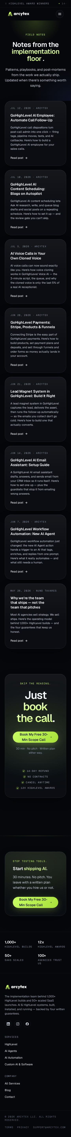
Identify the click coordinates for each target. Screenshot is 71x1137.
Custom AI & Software (19, 1064)
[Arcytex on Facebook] (27, 1023)
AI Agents (11, 1051)
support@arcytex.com (49, 1127)
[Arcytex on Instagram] (17, 1023)
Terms (9, 1127)
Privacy (23, 1127)
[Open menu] (60, 14)
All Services (12, 1083)
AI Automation (13, 1057)
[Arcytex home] (18, 14)
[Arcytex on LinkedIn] (8, 1023)
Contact (10, 1097)
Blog (8, 1090)
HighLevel (11, 1044)
